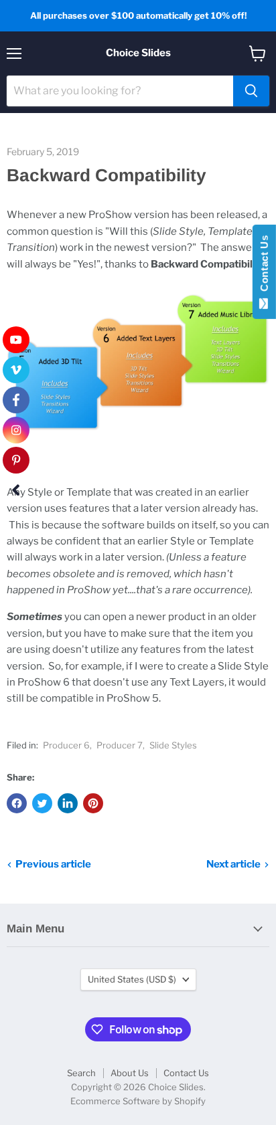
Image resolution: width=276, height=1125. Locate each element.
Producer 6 (66, 745)
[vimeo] (16, 369)
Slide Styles (173, 745)
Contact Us (186, 1072)
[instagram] (16, 430)
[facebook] (16, 400)
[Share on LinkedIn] (68, 803)
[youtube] (16, 339)
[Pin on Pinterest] (93, 803)
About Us (130, 1072)
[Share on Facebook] (17, 803)
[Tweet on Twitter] (42, 803)
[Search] (251, 91)
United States (132, 979)
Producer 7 (119, 745)
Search (81, 1072)
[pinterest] (16, 460)
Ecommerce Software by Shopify (138, 1101)
